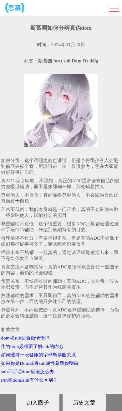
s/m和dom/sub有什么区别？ (29, 380)
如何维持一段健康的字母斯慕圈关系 (38, 354)
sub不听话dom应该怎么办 (27, 371)
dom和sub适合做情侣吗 (25, 337)
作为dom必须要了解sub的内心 (32, 346)
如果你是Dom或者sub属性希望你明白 (40, 363)
